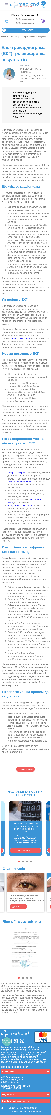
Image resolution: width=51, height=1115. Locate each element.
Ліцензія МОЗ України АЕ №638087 (19, 1108)
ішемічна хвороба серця (19, 482)
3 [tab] (27, 861)
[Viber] (22, 1041)
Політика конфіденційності (14, 1067)
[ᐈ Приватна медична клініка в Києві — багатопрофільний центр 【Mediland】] (24, 5)
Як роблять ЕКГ (21, 96)
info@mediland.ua (10, 1082)
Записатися (27, 30)
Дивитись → (18, 906)
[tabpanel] (25, 828)
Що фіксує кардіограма (24, 93)
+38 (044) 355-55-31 (11, 1088)
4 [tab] (31, 861)
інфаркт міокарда (16, 473)
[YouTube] (16, 1041)
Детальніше (24, 850)
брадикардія (13, 506)
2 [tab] (23, 861)
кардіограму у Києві (20, 338)
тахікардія (27, 506)
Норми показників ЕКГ (24, 99)
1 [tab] (19, 861)
